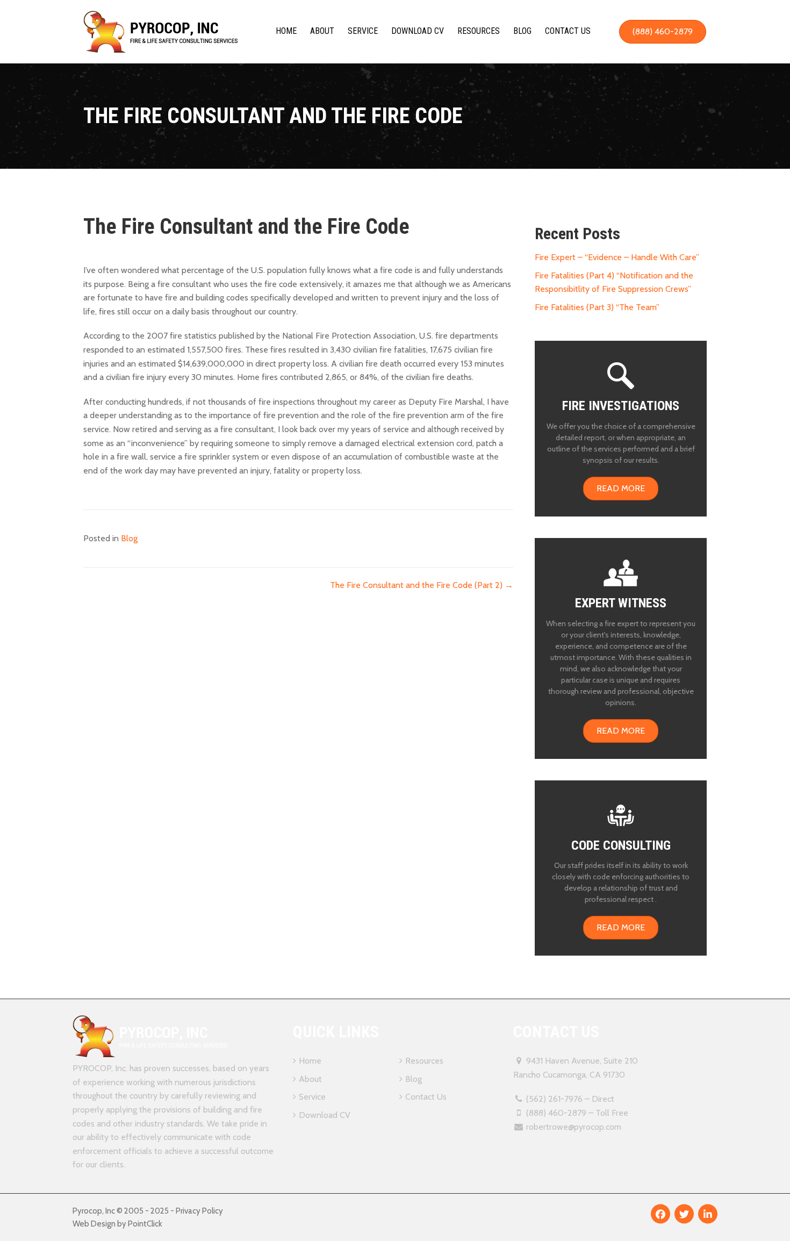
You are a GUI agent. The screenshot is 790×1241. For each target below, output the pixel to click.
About (322, 31)
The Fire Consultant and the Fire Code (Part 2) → (421, 585)
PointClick (145, 1224)
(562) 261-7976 (554, 1099)
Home (286, 31)
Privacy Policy (199, 1211)
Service (363, 31)
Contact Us (568, 31)
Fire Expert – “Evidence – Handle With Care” (617, 257)
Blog (522, 31)
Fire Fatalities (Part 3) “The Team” (597, 307)
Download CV (417, 31)
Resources (478, 31)
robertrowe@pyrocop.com (573, 1127)
